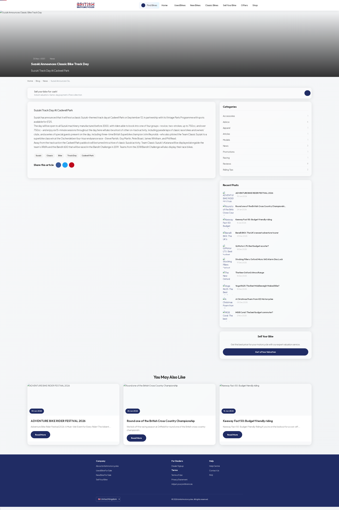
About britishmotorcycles (107, 466)
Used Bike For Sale (104, 470)
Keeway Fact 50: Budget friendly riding (253, 219)
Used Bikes (179, 5)
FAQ (211, 475)
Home (165, 5)
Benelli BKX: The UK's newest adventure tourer (257, 232)
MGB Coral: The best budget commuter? (254, 312)
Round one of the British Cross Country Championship (161, 421)
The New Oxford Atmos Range (249, 272)
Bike (60, 155)
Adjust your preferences (182, 484)
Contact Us (214, 470)
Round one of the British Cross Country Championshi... (260, 206)
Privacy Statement (179, 479)
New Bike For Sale (103, 475)
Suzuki (38, 155)
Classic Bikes (211, 5)
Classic (50, 155)
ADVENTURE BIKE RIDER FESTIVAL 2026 (254, 193)
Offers (244, 5)
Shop (255, 5)
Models (226, 139)
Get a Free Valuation (265, 352)
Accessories (229, 116)
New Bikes (195, 5)
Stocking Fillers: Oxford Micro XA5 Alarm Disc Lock (259, 259)
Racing (226, 157)
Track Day (72, 155)
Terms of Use (176, 475)
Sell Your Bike (229, 5)
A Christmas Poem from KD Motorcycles (254, 299)
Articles (226, 133)
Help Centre (214, 466)
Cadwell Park (88, 155)
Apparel (226, 128)
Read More (40, 434)
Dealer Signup (177, 466)
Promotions (229, 151)
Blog (38, 81)
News (45, 81)
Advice (226, 122)
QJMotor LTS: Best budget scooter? (252, 246)
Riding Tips (228, 169)
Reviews (227, 163)
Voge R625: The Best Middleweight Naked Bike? (257, 285)
